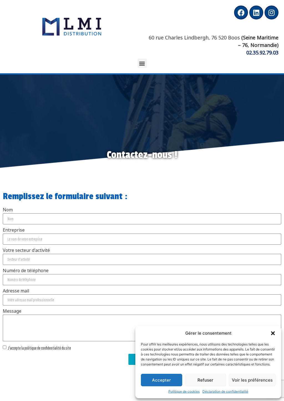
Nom (8, 210)
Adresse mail (16, 291)
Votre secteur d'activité (26, 250)
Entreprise (14, 230)
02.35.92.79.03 (262, 51)
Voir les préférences (252, 380)
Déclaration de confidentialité (225, 391)
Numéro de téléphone (26, 271)
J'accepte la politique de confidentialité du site (39, 347)
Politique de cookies (184, 391)
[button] (273, 333)
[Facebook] (241, 12)
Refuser (205, 380)
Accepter (161, 380)
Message (12, 311)
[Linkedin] (256, 12)
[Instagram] (271, 12)
